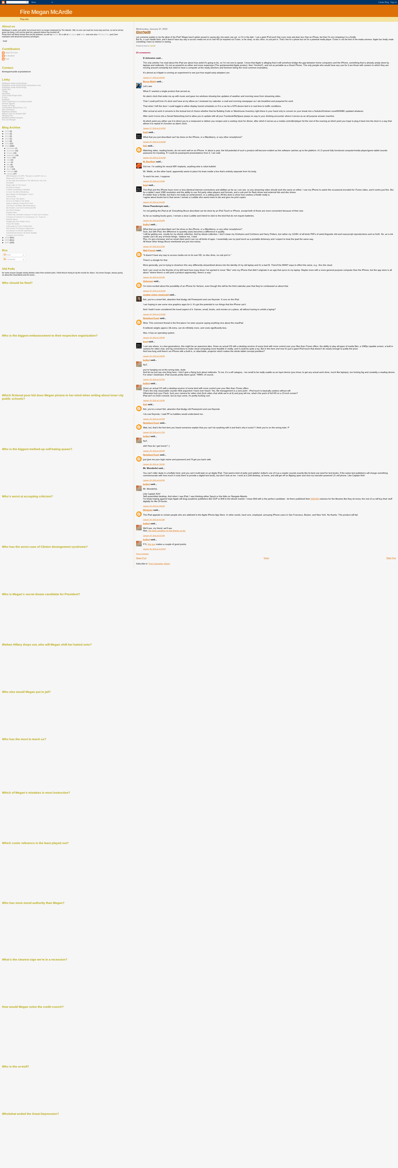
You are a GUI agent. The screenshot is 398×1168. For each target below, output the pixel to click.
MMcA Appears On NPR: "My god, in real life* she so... (26, 176)
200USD (315, 499)
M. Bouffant (149, 161)
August (9, 157)
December (11, 148)
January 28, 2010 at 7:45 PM (154, 464)
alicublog (6, 93)
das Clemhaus (8, 110)
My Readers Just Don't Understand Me (21, 208)
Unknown (148, 281)
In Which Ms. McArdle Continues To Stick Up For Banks (27, 215)
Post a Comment (142, 554)
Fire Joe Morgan (9, 120)
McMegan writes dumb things (14, 83)
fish (145, 145)
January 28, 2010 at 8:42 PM (154, 480)
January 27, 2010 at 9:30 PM (154, 78)
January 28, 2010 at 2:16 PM (154, 400)
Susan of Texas (8, 106)
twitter (83, 34)
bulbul (146, 224)
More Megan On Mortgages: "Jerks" (20, 194)
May (8, 164)
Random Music (12, 219)
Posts (8, 255)
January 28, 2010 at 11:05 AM (154, 291)
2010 (7, 146)
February (10, 171)
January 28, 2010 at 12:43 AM (154, 158)
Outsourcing (11, 196)
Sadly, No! (6, 89)
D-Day (4, 97)
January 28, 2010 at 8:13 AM (154, 246)
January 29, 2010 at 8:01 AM (154, 520)
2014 (7, 136)
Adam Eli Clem (11, 53)
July (8, 160)
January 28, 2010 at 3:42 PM (154, 419)
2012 (7, 141)
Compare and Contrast (14, 235)
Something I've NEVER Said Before (19, 231)
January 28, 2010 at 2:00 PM (154, 356)
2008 (7, 240)
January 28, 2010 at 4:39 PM (154, 451)
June (9, 162)
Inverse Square (8, 103)
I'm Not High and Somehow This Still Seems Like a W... (26, 180)
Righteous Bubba (9, 112)
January (10, 174)
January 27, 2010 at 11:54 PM (154, 128)
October (10, 153)
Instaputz (6, 99)
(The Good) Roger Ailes (12, 95)
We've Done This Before (15, 199)
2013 (7, 139)
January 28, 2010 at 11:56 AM (154, 314)
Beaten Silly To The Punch (16, 185)
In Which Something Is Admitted (18, 190)
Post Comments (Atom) (159, 564)
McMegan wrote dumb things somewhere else (21, 85)
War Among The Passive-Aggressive (20, 228)
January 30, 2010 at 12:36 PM (154, 549)
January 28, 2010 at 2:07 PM (154, 379)
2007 (7, 243)
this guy (151, 544)
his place (72, 34)
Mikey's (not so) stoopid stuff (14, 114)
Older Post (391, 558)
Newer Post (141, 558)
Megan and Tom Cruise (15, 178)
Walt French (149, 250)
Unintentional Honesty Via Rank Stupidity (21, 233)
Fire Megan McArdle (46, 12)
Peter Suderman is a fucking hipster (17, 101)
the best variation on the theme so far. (167, 530)
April (8, 167)
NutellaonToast (151, 318)
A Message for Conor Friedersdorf (19, 226)
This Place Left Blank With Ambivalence (21, 206)
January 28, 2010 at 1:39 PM (154, 338)
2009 (7, 238)
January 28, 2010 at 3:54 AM (154, 202)
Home (266, 558)
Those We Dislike (12, 224)
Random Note (11, 212)
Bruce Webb (149, 81)
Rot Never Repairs (13, 210)
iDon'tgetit (143, 32)
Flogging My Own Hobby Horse (18, 221)
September (11, 155)
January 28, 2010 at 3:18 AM (154, 181)
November (11, 151)
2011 (7, 143)
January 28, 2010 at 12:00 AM (154, 142)
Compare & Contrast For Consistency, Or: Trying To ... (27, 217)
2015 (7, 134)
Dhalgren (148, 510)
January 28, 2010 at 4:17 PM (154, 432)
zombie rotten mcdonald (156, 294)
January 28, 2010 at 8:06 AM (154, 220)
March (9, 169)
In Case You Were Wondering (17, 192)
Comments (10, 259)
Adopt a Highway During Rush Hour (19, 203)
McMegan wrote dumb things (14, 87)
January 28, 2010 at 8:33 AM (154, 277)
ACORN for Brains (13, 187)
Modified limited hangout (12, 118)
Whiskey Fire (103, 34)
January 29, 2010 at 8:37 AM (154, 536)
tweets (55, 34)
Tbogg (4, 91)
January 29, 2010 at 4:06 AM (154, 506)
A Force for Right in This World (17, 201)
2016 (7, 131)
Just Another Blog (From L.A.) (14, 108)
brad (145, 132)
